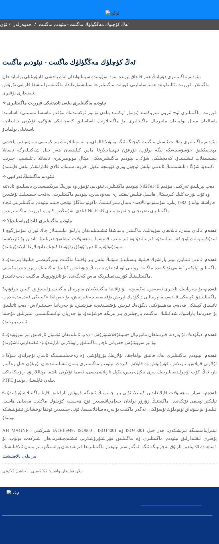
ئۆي (3, 24)
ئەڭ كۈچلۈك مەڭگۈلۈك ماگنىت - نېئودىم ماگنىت (84, 24)
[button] (19, 456)
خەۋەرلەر (22, 24)
